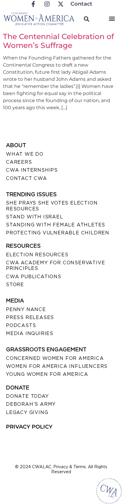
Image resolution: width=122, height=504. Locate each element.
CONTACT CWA (26, 178)
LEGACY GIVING (27, 412)
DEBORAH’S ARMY (31, 404)
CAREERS (19, 162)
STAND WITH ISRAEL (34, 217)
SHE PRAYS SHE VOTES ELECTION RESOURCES (51, 205)
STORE (15, 284)
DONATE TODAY (27, 396)
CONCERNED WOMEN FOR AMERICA (55, 358)
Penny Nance (26, 309)
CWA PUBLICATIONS (33, 276)
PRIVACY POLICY (29, 427)
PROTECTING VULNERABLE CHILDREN (57, 233)
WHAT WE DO (25, 154)
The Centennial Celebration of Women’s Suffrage (58, 41)
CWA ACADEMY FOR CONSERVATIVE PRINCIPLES (55, 265)
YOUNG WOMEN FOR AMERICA (47, 374)
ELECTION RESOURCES (37, 254)
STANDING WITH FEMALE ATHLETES (55, 225)
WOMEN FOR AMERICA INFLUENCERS (56, 366)
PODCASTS (21, 325)
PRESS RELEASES (30, 317)
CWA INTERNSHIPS (32, 170)
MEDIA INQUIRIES (29, 333)
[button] (112, 18)
